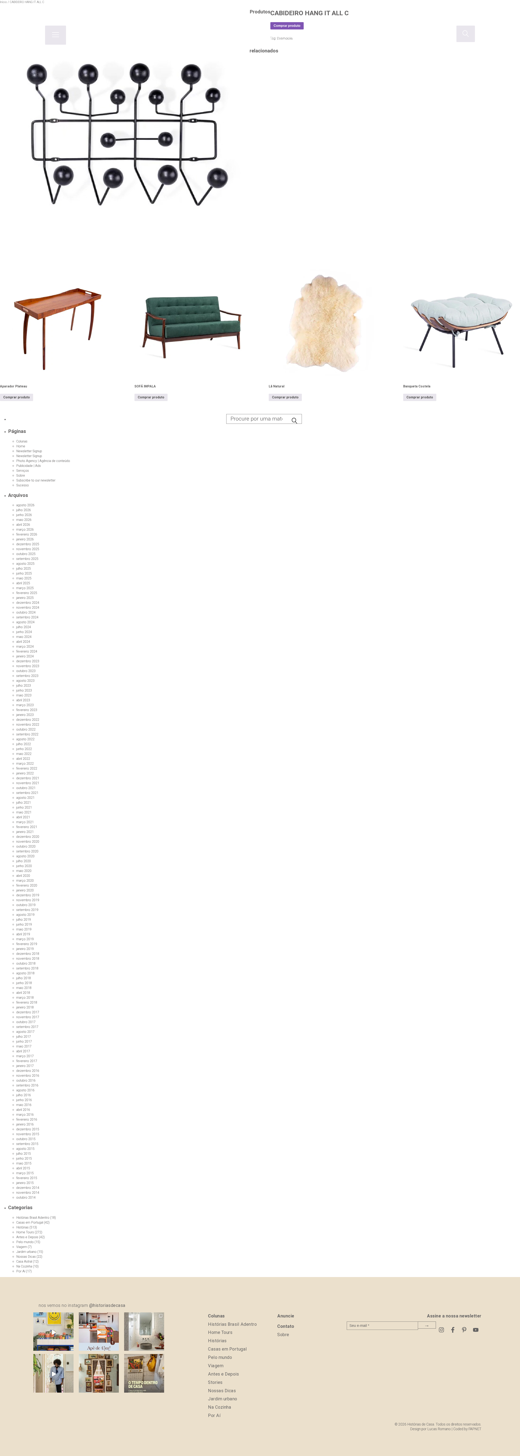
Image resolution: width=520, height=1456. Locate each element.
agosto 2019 (25, 914)
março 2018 (25, 997)
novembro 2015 (27, 1134)
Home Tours (25, 1232)
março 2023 (25, 705)
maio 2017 (23, 1046)
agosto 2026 (25, 505)
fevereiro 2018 (26, 1002)
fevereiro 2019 (26, 944)
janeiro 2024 (25, 656)
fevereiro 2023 (26, 710)
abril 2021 (23, 817)
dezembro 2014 (27, 1187)
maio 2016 (23, 1105)
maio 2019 (23, 929)
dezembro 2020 (27, 836)
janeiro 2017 (25, 1066)
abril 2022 (23, 758)
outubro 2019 (26, 905)
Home (20, 446)
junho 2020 (24, 866)
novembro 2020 (27, 841)
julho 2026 (23, 510)
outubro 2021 (26, 788)
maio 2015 (23, 1163)
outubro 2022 (26, 729)
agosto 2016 (25, 1090)
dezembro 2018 (27, 953)
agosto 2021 (25, 797)
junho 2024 (24, 632)
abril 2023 (23, 700)
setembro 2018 (27, 968)
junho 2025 (24, 573)
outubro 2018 (26, 963)
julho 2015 (23, 1153)
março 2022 (25, 763)
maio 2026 (23, 519)
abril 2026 (23, 524)
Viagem (21, 1247)
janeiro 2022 (25, 773)
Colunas (21, 441)
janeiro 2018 (25, 1007)
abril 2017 (23, 1051)
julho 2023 (23, 685)
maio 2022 (23, 753)
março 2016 (25, 1114)
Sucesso (22, 485)
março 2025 (25, 588)
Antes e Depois (27, 1237)
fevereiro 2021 (26, 827)
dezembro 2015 (27, 1129)
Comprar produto (16, 397)
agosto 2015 (25, 1148)
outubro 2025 (26, 554)
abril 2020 (23, 875)
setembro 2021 (27, 792)
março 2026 (25, 529)
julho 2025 (23, 568)
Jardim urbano (26, 1251)
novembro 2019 (27, 900)
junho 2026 (24, 515)
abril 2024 (23, 641)
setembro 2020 (27, 851)
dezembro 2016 (27, 1070)
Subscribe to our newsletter (35, 480)
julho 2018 (23, 978)
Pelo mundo (25, 1242)
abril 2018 (23, 992)
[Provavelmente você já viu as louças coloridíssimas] (53, 1332)
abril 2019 (23, 934)
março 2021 (25, 822)
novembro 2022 (27, 724)
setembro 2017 (27, 1027)
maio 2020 (23, 870)
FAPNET (474, 1429)
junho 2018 (24, 983)
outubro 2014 (26, 1197)
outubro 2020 (26, 846)
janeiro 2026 (25, 539)
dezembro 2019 (27, 895)
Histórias (22, 1227)
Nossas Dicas (26, 1256)
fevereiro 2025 (26, 593)
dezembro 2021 (27, 778)
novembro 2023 (27, 666)
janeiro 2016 (25, 1124)
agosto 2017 (25, 1031)
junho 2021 (24, 807)
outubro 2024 (26, 612)
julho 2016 (23, 1095)
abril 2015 (23, 1168)
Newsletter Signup (29, 451)
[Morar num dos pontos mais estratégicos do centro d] (99, 1332)
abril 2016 (23, 1109)
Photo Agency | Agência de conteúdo (43, 461)
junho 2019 (24, 924)
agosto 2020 (25, 856)
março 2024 (25, 646)
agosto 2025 (25, 563)
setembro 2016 (27, 1085)
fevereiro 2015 (26, 1178)
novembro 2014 (27, 1192)
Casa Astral (24, 1261)
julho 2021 (23, 802)
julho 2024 (23, 627)
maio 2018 (23, 987)
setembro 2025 (27, 558)
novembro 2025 (27, 549)
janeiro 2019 (25, 948)
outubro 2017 (26, 1022)
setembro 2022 (27, 734)
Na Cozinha (24, 1266)
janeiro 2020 (25, 890)
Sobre (20, 475)
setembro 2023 (27, 675)
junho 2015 (24, 1158)
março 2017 (25, 1056)
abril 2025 (23, 583)
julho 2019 (23, 919)
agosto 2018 (25, 973)
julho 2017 (23, 1036)
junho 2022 (24, 749)
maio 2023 (23, 695)
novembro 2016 (27, 1075)
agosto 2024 (25, 622)
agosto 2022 (25, 739)
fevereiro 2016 (26, 1119)
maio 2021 (23, 812)
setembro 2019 (27, 909)
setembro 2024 (27, 617)
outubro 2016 (26, 1080)
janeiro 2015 (25, 1183)
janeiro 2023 (25, 714)
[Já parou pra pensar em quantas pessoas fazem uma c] (53, 1374)
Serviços (22, 470)
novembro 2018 (27, 958)
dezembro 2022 (27, 719)
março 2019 (25, 939)
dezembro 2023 (27, 661)
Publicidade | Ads (28, 465)
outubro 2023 (26, 671)
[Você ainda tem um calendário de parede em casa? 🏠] (144, 1374)
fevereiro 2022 (26, 768)
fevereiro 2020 (26, 885)
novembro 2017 (27, 1017)
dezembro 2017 (27, 1012)
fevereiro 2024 (26, 651)
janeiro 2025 (25, 597)
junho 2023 (24, 690)
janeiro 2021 (25, 831)
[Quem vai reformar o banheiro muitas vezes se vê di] (144, 1332)
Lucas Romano (439, 1429)
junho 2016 (24, 1100)
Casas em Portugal (29, 1222)
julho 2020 (23, 861)
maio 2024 (23, 636)
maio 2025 (23, 578)
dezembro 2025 (27, 544)
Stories (215, 1382)
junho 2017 (24, 1041)
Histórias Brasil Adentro (32, 1217)
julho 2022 (23, 744)
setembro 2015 (27, 1144)
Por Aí (20, 1271)
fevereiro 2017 (26, 1061)
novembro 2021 (27, 783)
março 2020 (25, 880)
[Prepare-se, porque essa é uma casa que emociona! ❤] (99, 1374)
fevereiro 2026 (26, 534)
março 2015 (25, 1173)
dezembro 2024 (27, 602)
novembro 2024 (27, 607)
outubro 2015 (26, 1139)
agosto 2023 (25, 680)
